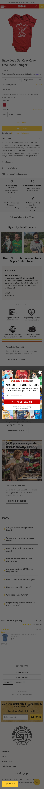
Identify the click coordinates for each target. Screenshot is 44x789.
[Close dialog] (40, 372)
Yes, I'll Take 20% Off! (22, 402)
